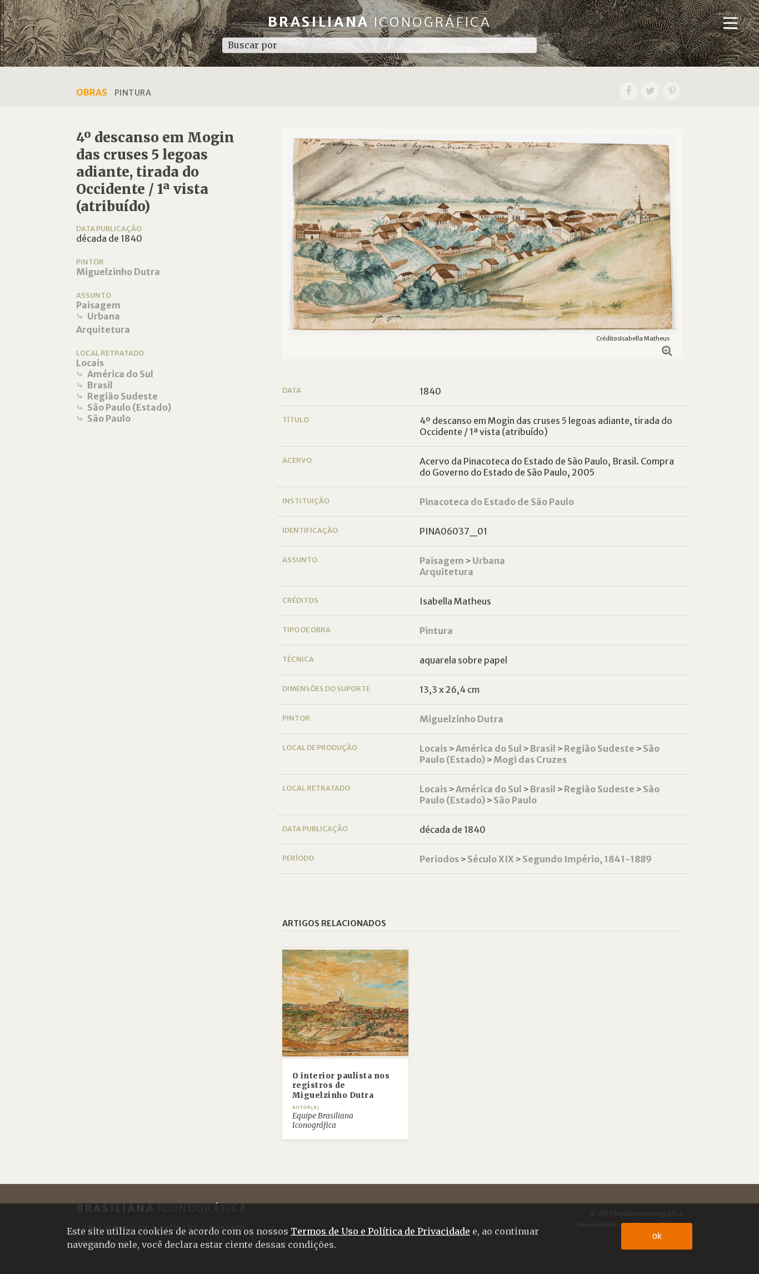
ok (657, 1236)
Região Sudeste (122, 396)
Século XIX (490, 859)
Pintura (436, 630)
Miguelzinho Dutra (118, 271)
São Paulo (109, 418)
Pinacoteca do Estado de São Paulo (497, 501)
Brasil (100, 385)
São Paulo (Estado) (129, 407)
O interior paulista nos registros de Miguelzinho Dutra (341, 1085)
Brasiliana (380, 22)
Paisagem (98, 305)
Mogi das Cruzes (530, 759)
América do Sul (120, 373)
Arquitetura (103, 329)
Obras (91, 92)
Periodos (439, 859)
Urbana (103, 316)
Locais (90, 362)
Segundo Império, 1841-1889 (587, 859)
